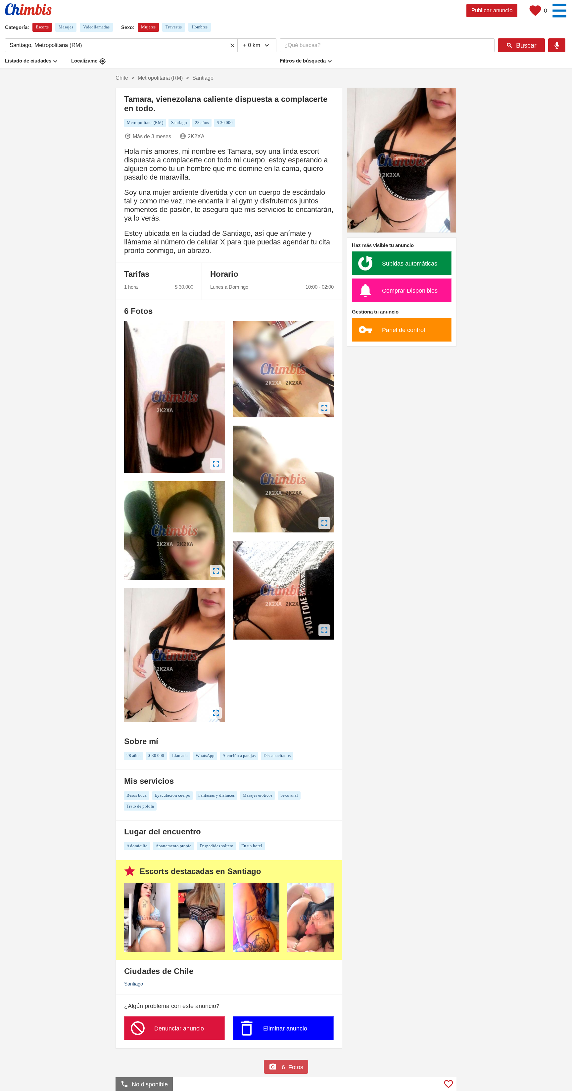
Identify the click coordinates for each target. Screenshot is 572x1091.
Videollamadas (96, 26)
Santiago (133, 983)
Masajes (66, 26)
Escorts (42, 26)
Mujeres (148, 26)
